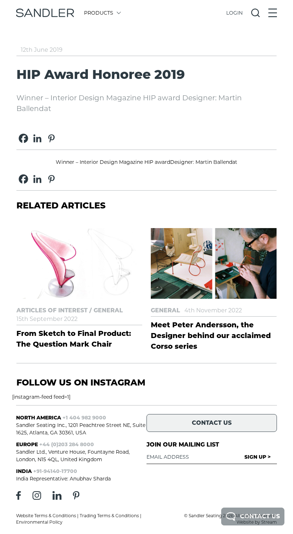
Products (98, 13)
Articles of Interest (52, 310)
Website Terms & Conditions (46, 515)
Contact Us (260, 516)
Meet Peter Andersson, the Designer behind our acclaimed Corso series (211, 336)
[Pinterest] (51, 138)
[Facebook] (23, 138)
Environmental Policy (39, 522)
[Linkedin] (37, 138)
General (108, 310)
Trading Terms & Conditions (109, 515)
